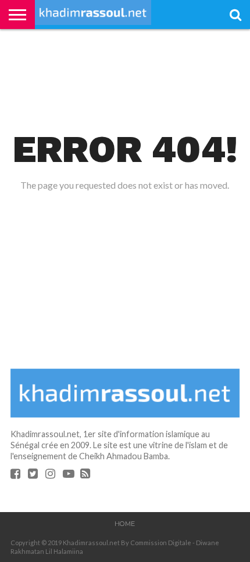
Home (125, 524)
